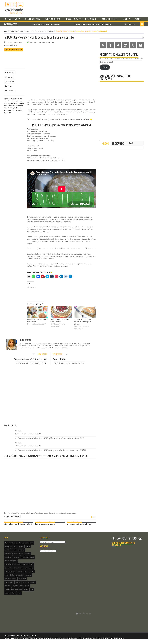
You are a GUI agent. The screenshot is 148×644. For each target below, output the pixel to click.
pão (21, 586)
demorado (19, 105)
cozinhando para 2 (17, 103)
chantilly (7, 103)
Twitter (9, 77)
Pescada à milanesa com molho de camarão (31, 24)
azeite (21, 546)
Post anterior (42, 353)
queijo (27, 586)
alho (15, 546)
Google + (10, 82)
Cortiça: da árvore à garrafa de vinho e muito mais (30, 359)
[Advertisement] (50, 394)
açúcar (11, 99)
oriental (18, 582)
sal (32, 589)
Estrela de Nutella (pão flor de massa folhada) (18, 524)
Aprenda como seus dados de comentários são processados (55, 513)
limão (12, 575)
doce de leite (8, 108)
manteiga (7, 112)
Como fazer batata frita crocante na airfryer (127, 24)
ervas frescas (28, 568)
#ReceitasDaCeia (11, 543)
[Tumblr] (129, 538)
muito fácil (22, 578)
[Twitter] (119, 538)
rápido (26, 589)
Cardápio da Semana (32, 18)
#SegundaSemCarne (26, 543)
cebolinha (8, 557)
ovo (24, 582)
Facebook (10, 73)
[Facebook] (113, 538)
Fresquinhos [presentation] (119, 143)
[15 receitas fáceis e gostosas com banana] (37, 312)
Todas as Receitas (10, 18)
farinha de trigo (9, 110)
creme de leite (9, 105)
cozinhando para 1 (28, 557)
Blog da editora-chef (109, 18)
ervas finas (18, 568)
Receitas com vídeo (48, 31)
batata (14, 550)
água (14, 101)
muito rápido (9, 582)
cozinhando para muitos (13, 564)
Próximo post (57, 353)
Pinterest (10, 91)
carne (21, 553)
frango (19, 571)
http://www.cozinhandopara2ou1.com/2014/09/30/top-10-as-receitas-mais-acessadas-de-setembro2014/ (49, 438)
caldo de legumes (11, 553)
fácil (25, 571)
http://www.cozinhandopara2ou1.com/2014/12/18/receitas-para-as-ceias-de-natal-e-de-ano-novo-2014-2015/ (50, 450)
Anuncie (138, 18)
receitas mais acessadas (13, 589)
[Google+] (124, 538)
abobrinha (8, 546)
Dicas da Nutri (90, 18)
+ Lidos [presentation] (105, 143)
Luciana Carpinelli (15, 42)
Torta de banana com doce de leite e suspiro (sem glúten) (84, 321)
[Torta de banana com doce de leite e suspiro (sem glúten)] (85, 312)
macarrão (19, 575)
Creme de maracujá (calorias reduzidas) (79, 524)
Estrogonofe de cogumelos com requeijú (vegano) (79, 24)
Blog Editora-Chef (22, 363)
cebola (27, 553)
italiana (31, 571)
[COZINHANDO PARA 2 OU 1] (14, 8)
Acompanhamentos (78, 363)
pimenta (7, 586)
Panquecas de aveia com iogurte (45, 524)
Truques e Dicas (72, 18)
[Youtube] (140, 538)
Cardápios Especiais (52, 18)
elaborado (18, 108)
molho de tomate (10, 578)
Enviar (104, 67)
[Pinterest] (135, 538)
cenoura (16, 557)
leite (6, 575)
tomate (7, 593)
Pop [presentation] (131, 143)
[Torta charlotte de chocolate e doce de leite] (61, 312)
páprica (15, 586)
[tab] (105, 143)
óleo (19, 593)
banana (20, 101)
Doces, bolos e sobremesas (30, 31)
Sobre (125, 18)
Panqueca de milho (59, 359)
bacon (7, 550)
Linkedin (10, 86)
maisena (19, 110)
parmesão (31, 582)
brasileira (21, 550)
